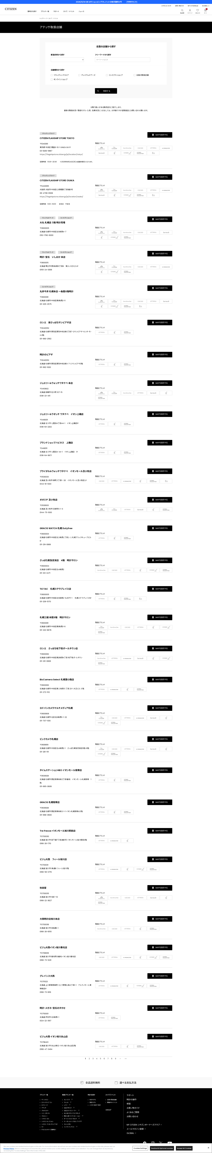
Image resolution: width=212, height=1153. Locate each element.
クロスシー (45, 1116)
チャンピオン (67, 1124)
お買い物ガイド (179, 6)
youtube (168, 1142)
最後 (125, 1059)
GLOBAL (205, 6)
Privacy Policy (9, 1149)
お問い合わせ (132, 1116)
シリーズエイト (46, 1113)
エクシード (45, 1105)
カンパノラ (67, 1100)
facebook (144, 1142)
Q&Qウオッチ (68, 1108)
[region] (106, 1148)
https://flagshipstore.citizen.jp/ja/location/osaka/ (61, 196)
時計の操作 (131, 1099)
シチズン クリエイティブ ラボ (50, 1124)
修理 (129, 1103)
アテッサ (44, 1108)
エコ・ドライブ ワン (47, 1102)
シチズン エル (45, 1119)
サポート (56, 11)
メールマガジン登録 (135, 1129)
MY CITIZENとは (193, 6)
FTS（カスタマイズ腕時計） (49, 1130)
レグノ (65, 1105)
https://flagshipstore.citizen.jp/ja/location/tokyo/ (61, 154)
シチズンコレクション (47, 1121)
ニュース (81, 11)
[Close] (208, 1147)
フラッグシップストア (61, 75)
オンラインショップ (60, 79)
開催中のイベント (112, 1102)
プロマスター (45, 1111)
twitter (160, 1142)
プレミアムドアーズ (88, 75)
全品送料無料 (93, 1082)
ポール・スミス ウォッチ (70, 1119)
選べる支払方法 (128, 1082)
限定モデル (93, 1102)
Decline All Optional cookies (162, 1148)
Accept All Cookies (184, 1148)
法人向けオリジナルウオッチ (72, 1113)
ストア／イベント (68, 11)
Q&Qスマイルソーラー (70, 1111)
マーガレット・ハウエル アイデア (73, 1121)
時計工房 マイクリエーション (72, 1116)
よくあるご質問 (133, 1112)
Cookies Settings (140, 1148)
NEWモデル (93, 1100)
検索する (106, 91)
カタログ (108, 1110)
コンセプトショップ (116, 75)
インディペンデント (69, 1127)
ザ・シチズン (45, 1100)
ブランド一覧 (45, 11)
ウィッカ (66, 1102)
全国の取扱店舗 (142, 75)
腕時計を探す (32, 11)
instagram (152, 1142)
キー (43, 1127)
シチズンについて (166, 6)
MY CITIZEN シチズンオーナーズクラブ (143, 1124)
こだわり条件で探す (95, 1105)
